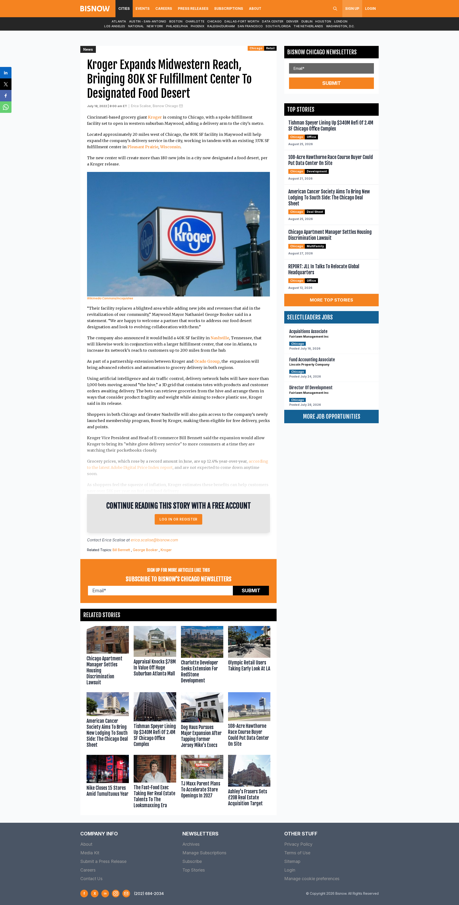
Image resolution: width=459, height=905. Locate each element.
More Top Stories (331, 299)
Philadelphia (177, 26)
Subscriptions (228, 8)
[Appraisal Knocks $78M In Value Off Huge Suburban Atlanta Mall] (154, 657)
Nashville (220, 337)
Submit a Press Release (103, 861)
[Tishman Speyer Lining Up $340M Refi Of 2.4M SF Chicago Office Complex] (154, 721)
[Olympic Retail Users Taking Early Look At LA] (249, 657)
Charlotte (195, 21)
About (255, 8)
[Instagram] (116, 893)
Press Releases (193, 8)
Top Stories (193, 869)
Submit (251, 590)
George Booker (145, 550)
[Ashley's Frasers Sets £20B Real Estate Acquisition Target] (249, 782)
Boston (176, 21)
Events (143, 8)
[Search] (335, 8)
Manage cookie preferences (311, 878)
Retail (270, 48)
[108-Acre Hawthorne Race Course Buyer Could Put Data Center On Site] (249, 721)
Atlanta (119, 21)
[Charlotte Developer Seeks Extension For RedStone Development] (202, 657)
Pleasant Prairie (142, 146)
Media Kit (89, 852)
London (341, 21)
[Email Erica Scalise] (181, 105)
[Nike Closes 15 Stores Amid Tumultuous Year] (107, 782)
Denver (292, 21)
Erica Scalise (113, 540)
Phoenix (197, 26)
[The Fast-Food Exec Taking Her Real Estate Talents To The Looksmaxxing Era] (154, 782)
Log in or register (178, 519)
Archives (191, 844)
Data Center (272, 21)
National (136, 26)
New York (155, 26)
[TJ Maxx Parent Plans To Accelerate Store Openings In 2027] (202, 782)
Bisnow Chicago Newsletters (322, 52)
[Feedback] (126, 893)
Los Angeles (114, 26)
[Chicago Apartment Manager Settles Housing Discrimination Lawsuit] (107, 657)
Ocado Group (207, 361)
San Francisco (250, 26)
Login (370, 8)
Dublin (307, 21)
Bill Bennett (121, 550)
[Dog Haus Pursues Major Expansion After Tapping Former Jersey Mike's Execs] (202, 721)
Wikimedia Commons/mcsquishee (110, 298)
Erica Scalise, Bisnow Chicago (154, 106)
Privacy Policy (298, 844)
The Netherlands (308, 26)
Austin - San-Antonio (147, 21)
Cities (124, 8)
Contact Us (91, 878)
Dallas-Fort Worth (241, 21)
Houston (323, 21)
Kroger (155, 117)
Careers (163, 8)
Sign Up (352, 8)
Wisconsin (170, 146)
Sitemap (292, 861)
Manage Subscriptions (204, 852)
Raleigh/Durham (221, 26)
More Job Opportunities (331, 416)
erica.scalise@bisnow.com (154, 540)
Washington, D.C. (340, 26)
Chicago (214, 21)
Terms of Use (297, 852)
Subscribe (192, 861)
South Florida (278, 26)
